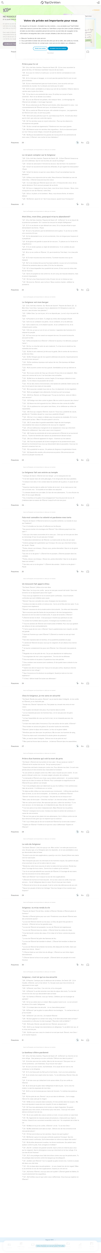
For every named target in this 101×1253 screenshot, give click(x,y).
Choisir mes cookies (40, 48)
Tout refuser (50, 53)
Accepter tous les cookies (58, 48)
